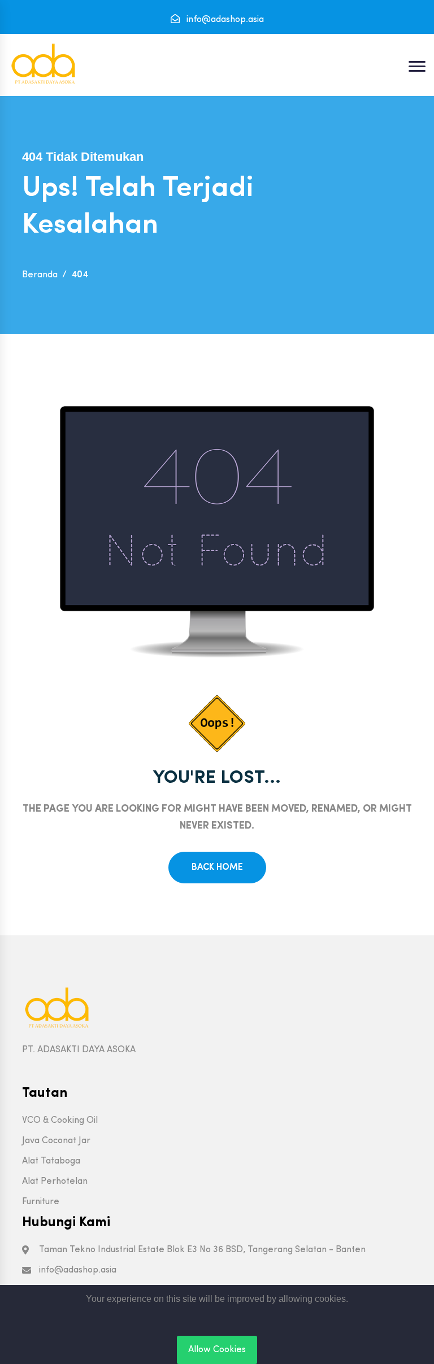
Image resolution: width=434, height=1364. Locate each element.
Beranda (40, 275)
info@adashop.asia (224, 19)
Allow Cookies (217, 1349)
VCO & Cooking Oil (60, 1120)
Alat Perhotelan (55, 1181)
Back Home (217, 867)
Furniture (40, 1201)
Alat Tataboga (51, 1161)
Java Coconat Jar (56, 1140)
